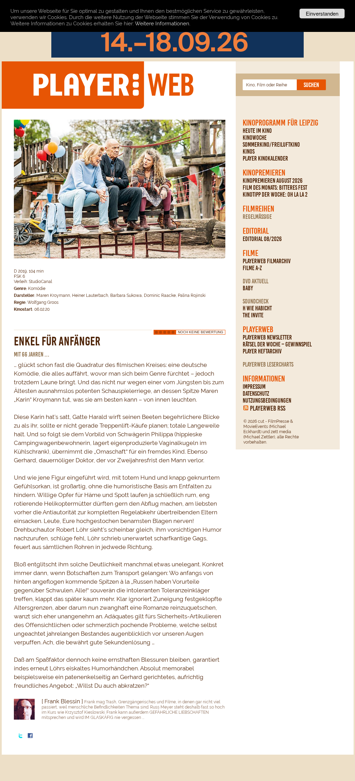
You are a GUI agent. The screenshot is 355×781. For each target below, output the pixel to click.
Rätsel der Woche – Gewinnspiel (277, 344)
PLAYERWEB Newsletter (267, 337)
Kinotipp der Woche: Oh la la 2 (275, 194)
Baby (248, 288)
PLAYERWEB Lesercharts (268, 364)
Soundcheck (256, 301)
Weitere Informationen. (162, 23)
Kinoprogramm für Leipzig (280, 123)
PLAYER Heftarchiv (262, 351)
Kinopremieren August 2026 (273, 181)
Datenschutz (256, 393)
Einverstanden (322, 13)
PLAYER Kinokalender (265, 158)
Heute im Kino (257, 131)
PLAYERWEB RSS (267, 408)
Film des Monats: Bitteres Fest (275, 187)
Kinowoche (255, 138)
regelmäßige (257, 217)
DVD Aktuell (255, 281)
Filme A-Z (252, 268)
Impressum (254, 387)
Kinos (248, 151)
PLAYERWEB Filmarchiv (267, 261)
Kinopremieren (264, 173)
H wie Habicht (257, 308)
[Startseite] (113, 84)
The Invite (253, 315)
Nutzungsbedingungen (267, 400)
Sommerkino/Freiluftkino (271, 144)
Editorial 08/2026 (262, 239)
